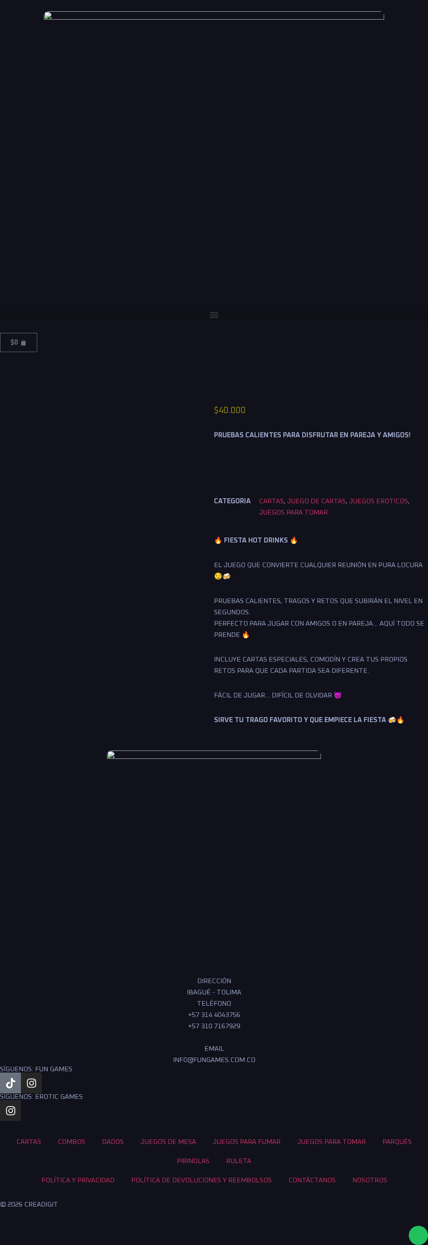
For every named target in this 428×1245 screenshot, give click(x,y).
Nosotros (369, 1180)
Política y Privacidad (78, 1180)
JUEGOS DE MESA (168, 1142)
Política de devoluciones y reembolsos (201, 1180)
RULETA (238, 1161)
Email (214, 1048)
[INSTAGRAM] (31, 1083)
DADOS (113, 1142)
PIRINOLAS (193, 1161)
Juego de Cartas (316, 501)
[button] (214, 315)
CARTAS (271, 501)
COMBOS (71, 1142)
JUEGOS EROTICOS (378, 501)
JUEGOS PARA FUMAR (246, 1142)
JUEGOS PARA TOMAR (293, 512)
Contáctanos (312, 1180)
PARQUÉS (397, 1142)
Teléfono (214, 1003)
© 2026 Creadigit (29, 1204)
